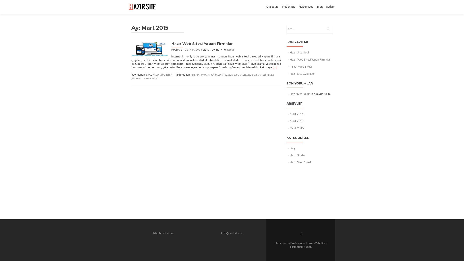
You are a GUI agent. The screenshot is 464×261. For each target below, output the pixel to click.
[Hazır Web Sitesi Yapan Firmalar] (149, 48)
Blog (320, 6)
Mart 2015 (296, 121)
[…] (275, 67)
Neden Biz (288, 6)
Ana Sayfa (272, 6)
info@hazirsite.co (232, 233)
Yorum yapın (151, 78)
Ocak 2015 (297, 128)
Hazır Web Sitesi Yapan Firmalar (202, 44)
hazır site (220, 74)
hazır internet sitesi (202, 74)
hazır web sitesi (236, 74)
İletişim (330, 6)
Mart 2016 (296, 114)
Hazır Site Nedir (300, 52)
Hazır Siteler (297, 155)
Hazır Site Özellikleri (303, 73)
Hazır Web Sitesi (162, 74)
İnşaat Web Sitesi (301, 66)
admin (230, 49)
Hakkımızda (306, 6)
